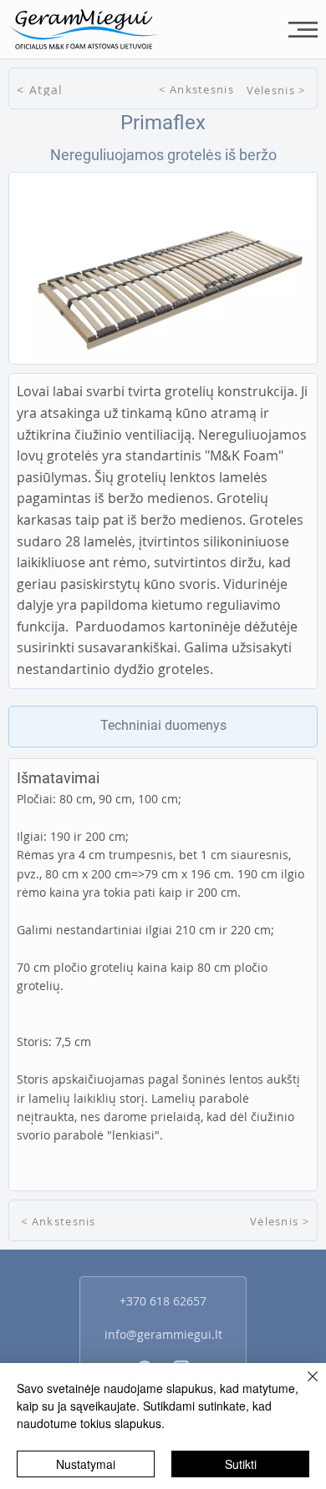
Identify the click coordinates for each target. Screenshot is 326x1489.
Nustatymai (85, 1464)
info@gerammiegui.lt (163, 1334)
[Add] (163, 726)
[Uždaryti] (303, 1386)
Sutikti (241, 1464)
